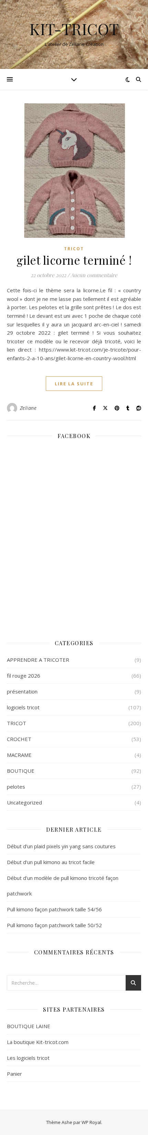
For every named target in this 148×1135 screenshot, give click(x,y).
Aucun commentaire (94, 275)
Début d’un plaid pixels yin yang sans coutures (61, 846)
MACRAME (19, 754)
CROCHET (19, 739)
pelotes (16, 786)
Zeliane (28, 408)
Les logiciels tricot (28, 1057)
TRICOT (74, 249)
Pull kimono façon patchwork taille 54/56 (54, 909)
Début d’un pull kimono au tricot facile (51, 862)
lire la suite (74, 384)
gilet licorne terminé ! (74, 259)
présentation (22, 691)
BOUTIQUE (20, 770)
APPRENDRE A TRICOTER (38, 659)
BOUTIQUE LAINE (28, 1026)
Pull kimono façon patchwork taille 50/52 (54, 925)
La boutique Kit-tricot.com (37, 1041)
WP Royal (91, 1122)
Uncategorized (24, 802)
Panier (14, 1073)
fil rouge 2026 (23, 675)
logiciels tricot (23, 707)
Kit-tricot (74, 29)
